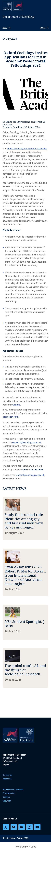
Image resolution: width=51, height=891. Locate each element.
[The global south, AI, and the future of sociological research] (26, 668)
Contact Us (7, 775)
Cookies (6, 797)
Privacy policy (9, 793)
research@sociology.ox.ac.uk (26, 442)
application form (11, 416)
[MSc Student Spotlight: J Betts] (26, 622)
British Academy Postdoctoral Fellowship (27, 148)
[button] (43, 28)
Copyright (7, 801)
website (16, 404)
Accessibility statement (13, 789)
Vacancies (7, 779)
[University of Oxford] (7, 6)
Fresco (32, 846)
